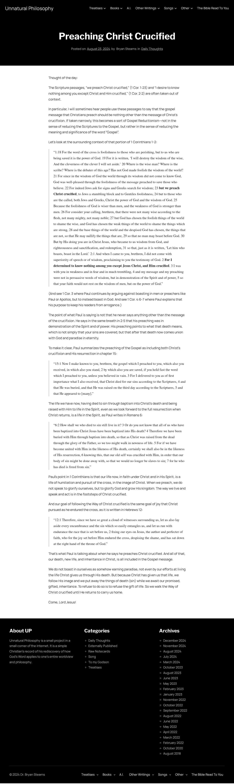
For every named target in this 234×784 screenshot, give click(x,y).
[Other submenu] (191, 8)
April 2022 (170, 732)
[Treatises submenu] (104, 8)
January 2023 (172, 694)
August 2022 (172, 716)
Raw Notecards (99, 651)
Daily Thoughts (152, 49)
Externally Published (102, 646)
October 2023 (173, 667)
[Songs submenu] (175, 8)
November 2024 (174, 646)
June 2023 (170, 678)
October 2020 (173, 748)
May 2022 (170, 727)
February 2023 (173, 689)
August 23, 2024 (98, 49)
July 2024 (170, 656)
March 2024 (171, 662)
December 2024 (174, 640)
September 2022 (175, 710)
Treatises (95, 667)
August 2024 (172, 651)
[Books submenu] (121, 8)
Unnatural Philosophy (29, 8)
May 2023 (170, 683)
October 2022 (173, 705)
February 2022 (173, 743)
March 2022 (171, 737)
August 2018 (172, 753)
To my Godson (98, 662)
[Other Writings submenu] (158, 8)
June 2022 (170, 721)
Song (92, 656)
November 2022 (174, 700)
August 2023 (172, 673)
